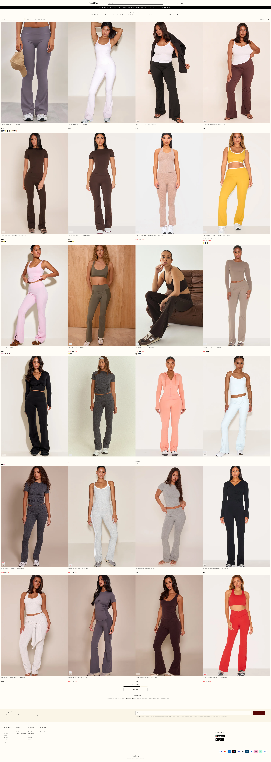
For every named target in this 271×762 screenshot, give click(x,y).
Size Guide (6, 733)
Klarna (5, 741)
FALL (129, 7)
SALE (165, 7)
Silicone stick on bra (128, 702)
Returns (5, 731)
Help (5, 730)
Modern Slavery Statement (21, 733)
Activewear (102, 10)
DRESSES (114, 7)
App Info (29, 735)
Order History (42, 730)
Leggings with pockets (136, 698)
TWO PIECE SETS (139, 7)
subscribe (259, 712)
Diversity (17, 731)
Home (93, 10)
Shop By (97, 10)
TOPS (145, 7)
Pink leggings (144, 698)
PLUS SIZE (125, 7)
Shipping (5, 735)
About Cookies (31, 733)
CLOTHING (109, 7)
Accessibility (30, 737)
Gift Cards (6, 737)
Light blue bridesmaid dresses (153, 698)
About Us (18, 730)
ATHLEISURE (119, 7)
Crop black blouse (147, 702)
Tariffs (29, 739)
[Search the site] (161, 3)
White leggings (128, 698)
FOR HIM (161, 7)
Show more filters (41, 19)
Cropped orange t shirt (165, 698)
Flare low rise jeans (110, 698)
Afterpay (5, 739)
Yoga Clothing (108, 10)
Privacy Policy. (224, 716)
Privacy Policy (30, 731)
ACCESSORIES (155, 7)
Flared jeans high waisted (119, 698)
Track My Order (43, 731)
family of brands (178, 716)
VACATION (149, 7)
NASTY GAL (169, 7)
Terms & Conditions (31, 730)
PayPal (5, 742)
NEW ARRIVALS (103, 7)
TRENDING (133, 7)
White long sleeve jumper (138, 702)
